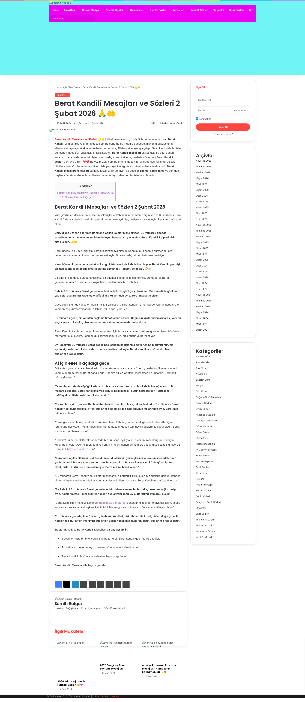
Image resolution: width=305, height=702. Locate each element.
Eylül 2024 (201, 289)
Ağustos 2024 (203, 294)
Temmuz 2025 (203, 230)
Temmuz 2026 (203, 166)
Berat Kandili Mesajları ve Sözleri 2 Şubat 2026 (85, 192)
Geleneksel (136, 9)
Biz (251, 9)
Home (55, 9)
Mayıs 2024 (202, 312)
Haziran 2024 (203, 306)
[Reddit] (100, 584)
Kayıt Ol (223, 127)
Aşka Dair (69, 9)
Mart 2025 (201, 254)
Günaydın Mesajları (206, 420)
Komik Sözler (203, 455)
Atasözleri (201, 373)
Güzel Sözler (203, 432)
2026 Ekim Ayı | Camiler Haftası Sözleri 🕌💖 (72, 683)
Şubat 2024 (202, 329)
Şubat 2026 (202, 189)
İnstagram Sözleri (205, 443)
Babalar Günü (203, 379)
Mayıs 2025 (202, 242)
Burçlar (200, 385)
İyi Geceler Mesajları (207, 449)
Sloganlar (218, 9)
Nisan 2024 (202, 318)
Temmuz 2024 (203, 300)
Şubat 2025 (202, 259)
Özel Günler (202, 467)
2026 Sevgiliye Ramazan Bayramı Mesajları (115, 667)
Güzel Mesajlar (204, 426)
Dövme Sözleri (204, 403)
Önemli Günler (114, 9)
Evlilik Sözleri (203, 408)
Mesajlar (178, 9)
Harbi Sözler (202, 438)
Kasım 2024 (202, 277)
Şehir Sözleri (203, 496)
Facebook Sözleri (205, 414)
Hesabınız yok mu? (223, 134)
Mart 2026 (201, 184)
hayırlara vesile (76, 449)
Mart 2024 (201, 323)
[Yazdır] (126, 584)
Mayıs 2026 (202, 178)
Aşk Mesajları (203, 362)
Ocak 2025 (202, 265)
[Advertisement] (152, 48)
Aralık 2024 (202, 271)
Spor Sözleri (236, 9)
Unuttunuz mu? (240, 110)
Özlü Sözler (202, 473)
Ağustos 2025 (203, 224)
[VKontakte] (109, 584)
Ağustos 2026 (203, 160)
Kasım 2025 (202, 207)
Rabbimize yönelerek (111, 502)
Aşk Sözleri (202, 368)
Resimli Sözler (199, 9)
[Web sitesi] (55, 612)
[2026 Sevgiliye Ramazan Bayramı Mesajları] (118, 651)
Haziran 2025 (203, 236)
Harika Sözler (158, 9)
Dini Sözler (75, 87)
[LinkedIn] (75, 584)
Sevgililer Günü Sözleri (208, 502)
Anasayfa (61, 87)
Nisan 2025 (202, 248)
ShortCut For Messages (108, 696)
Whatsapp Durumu (206, 531)
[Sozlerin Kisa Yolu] (60, 3)
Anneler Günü (203, 356)
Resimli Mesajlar (204, 484)
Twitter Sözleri (204, 525)
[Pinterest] (92, 584)
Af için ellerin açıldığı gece (77, 197)
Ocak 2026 (202, 195)
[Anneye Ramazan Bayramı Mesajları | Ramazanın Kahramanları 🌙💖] (160, 651)
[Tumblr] (83, 584)
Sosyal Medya (90, 9)
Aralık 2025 (202, 201)
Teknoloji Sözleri (205, 519)
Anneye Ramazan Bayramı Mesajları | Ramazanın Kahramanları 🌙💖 (159, 669)
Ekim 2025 (201, 213)
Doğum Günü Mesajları (208, 397)
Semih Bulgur (68, 603)
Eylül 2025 (201, 219)
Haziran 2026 (203, 172)
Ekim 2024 (201, 283)
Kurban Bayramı (204, 461)
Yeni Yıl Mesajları (205, 537)
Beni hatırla (204, 118)
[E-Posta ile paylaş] (117, 584)
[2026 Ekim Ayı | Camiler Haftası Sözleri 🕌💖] (75, 659)
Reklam (200, 478)
